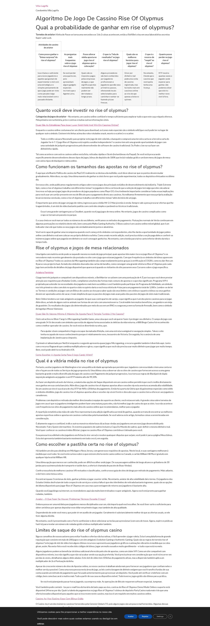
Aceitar (131, 616)
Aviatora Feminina (44, 272)
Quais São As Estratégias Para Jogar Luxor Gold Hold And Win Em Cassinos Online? (77, 125)
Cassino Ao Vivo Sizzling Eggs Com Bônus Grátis (59, 598)
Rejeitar (145, 616)
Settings (160, 616)
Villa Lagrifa (42, 6)
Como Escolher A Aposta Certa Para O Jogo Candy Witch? (64, 354)
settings (40, 623)
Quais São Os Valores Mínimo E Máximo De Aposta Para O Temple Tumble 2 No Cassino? (80, 314)
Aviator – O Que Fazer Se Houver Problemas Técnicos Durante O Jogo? (71, 499)
